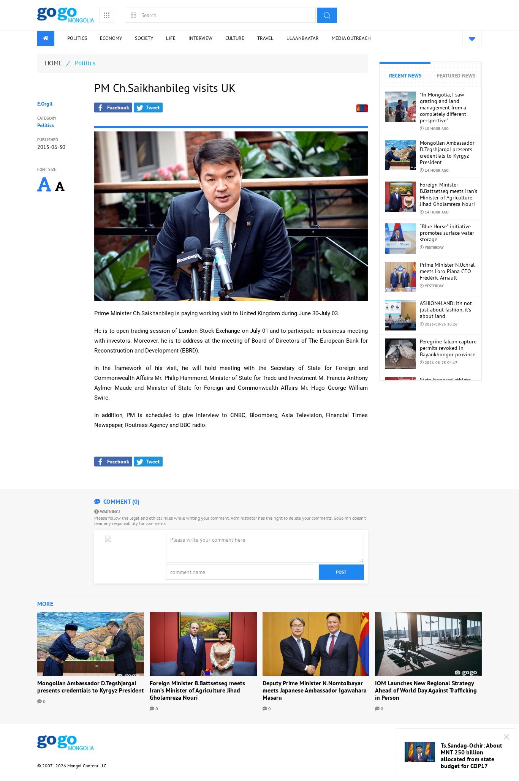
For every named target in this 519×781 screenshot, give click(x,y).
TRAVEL (265, 38)
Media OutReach (351, 38)
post (341, 572)
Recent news (405, 75)
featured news (456, 75)
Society (144, 38)
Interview (200, 38)
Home (53, 63)
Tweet (152, 107)
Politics (77, 38)
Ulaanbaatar (302, 38)
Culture (234, 38)
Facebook (116, 107)
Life (171, 38)
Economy (111, 38)
